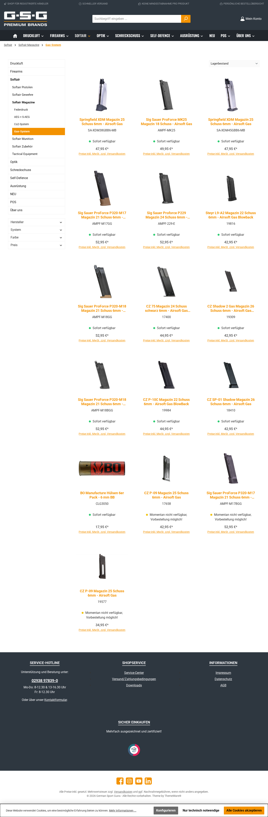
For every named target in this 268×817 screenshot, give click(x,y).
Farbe (14, 237)
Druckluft (16, 63)
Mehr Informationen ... (122, 810)
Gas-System (22, 131)
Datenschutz (223, 679)
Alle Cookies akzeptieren (244, 810)
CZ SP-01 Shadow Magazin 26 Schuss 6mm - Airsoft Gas (231, 402)
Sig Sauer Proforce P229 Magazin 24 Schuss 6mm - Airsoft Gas (166, 215)
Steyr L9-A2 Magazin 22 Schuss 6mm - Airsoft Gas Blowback (231, 215)
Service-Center (134, 673)
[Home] (15, 35)
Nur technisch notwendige (201, 810)
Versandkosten (123, 791)
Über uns (16, 210)
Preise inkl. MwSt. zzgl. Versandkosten (102, 153)
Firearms (16, 71)
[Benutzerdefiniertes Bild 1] (134, 750)
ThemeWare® (173, 795)
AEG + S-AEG (22, 116)
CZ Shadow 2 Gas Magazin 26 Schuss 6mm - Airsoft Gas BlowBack (230, 308)
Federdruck (21, 109)
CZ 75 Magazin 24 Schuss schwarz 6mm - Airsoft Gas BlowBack (166, 308)
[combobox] (136, 19)
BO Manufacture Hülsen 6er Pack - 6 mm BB (102, 495)
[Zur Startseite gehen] (25, 19)
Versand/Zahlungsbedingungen (134, 679)
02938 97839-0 (45, 680)
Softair (15, 79)
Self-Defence (19, 178)
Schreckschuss (20, 170)
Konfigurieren (166, 810)
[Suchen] (186, 19)
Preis (14, 245)
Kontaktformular (55, 700)
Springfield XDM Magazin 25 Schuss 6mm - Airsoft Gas (102, 121)
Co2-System (21, 124)
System (16, 230)
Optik (13, 162)
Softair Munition (22, 139)
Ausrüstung (18, 186)
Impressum (223, 673)
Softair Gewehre (22, 94)
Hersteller (17, 222)
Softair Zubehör (22, 146)
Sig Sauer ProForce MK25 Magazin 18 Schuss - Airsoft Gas (166, 121)
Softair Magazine (23, 102)
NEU (13, 194)
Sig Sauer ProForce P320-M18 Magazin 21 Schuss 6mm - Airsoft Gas (102, 308)
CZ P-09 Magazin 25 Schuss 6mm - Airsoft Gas (166, 495)
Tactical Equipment (24, 154)
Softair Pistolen (22, 87)
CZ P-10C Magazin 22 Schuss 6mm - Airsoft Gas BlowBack (166, 402)
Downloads (134, 685)
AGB (223, 685)
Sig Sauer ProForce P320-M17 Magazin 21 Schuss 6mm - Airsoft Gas (102, 215)
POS (13, 202)
